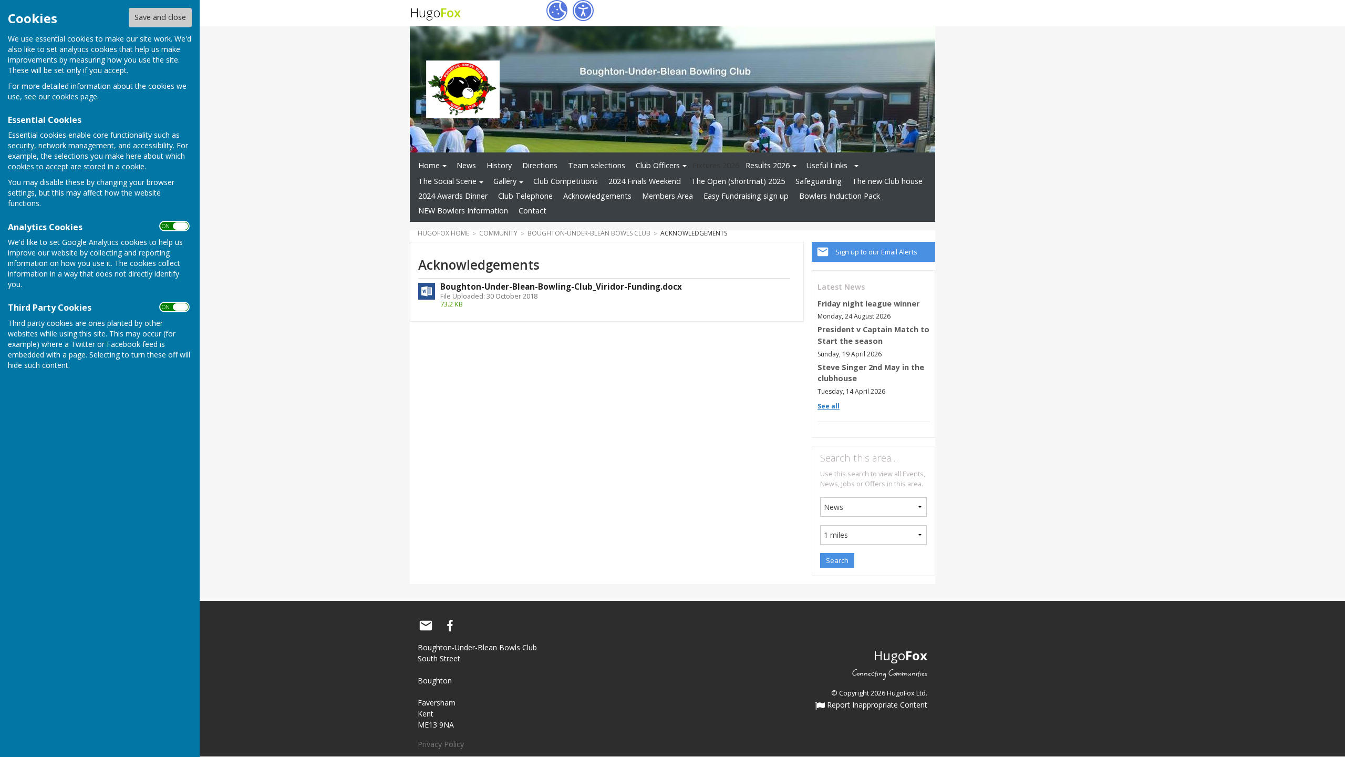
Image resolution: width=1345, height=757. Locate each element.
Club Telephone (525, 196)
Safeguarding (818, 181)
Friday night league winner (868, 304)
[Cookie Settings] (556, 10)
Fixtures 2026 (715, 165)
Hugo (435, 12)
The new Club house (887, 181)
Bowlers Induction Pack (839, 196)
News (466, 165)
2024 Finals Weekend (644, 181)
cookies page (74, 96)
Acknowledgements (597, 196)
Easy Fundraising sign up (746, 196)
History (499, 165)
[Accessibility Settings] (583, 10)
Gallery (504, 181)
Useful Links (826, 165)
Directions (539, 165)
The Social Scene (447, 181)
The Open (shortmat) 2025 (738, 181)
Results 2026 (768, 165)
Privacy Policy (441, 744)
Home (429, 165)
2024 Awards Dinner (453, 196)
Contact (532, 211)
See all (829, 406)
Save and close (160, 17)
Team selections (596, 165)
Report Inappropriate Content (876, 705)
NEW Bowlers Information (463, 211)
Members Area (667, 196)
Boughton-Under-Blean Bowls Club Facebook (450, 625)
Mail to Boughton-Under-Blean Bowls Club (425, 625)
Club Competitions (565, 181)
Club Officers (658, 165)
